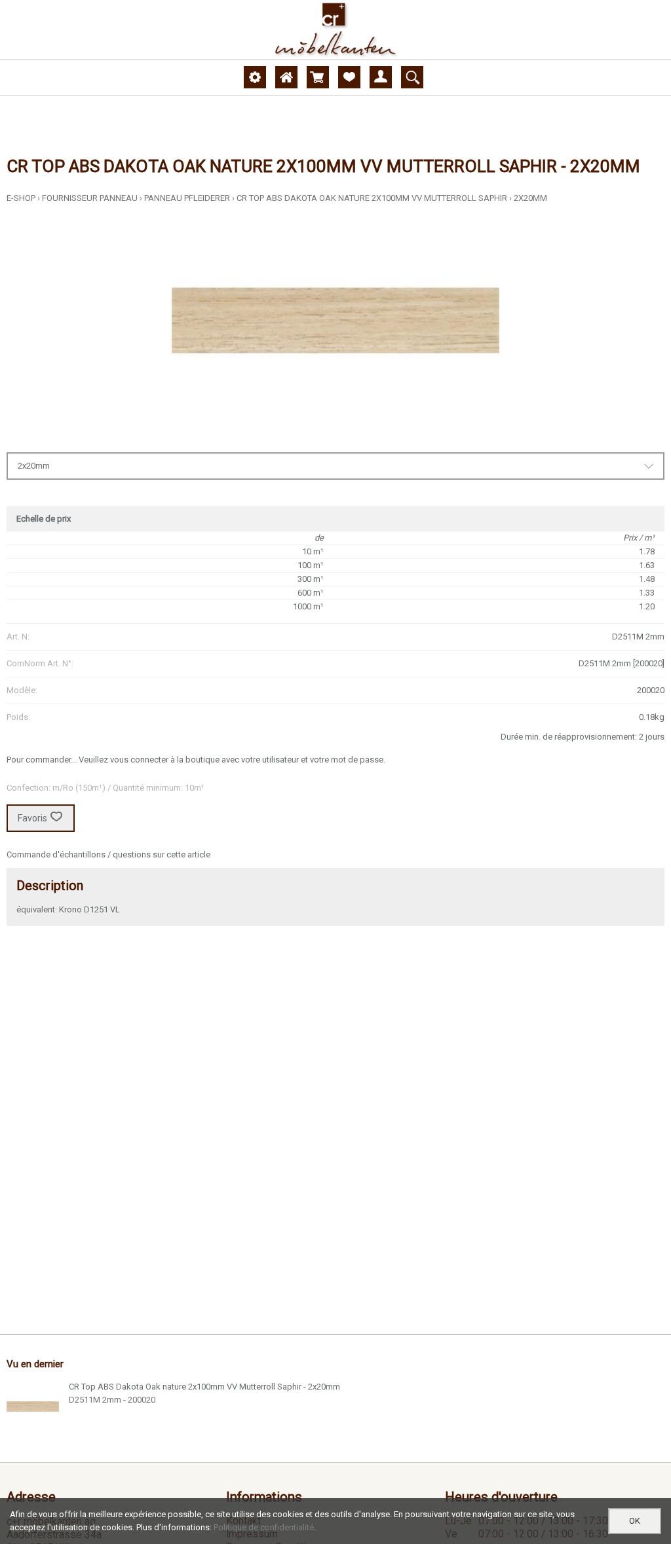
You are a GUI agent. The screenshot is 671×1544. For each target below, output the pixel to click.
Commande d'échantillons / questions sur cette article (108, 854)
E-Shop (21, 198)
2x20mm (530, 198)
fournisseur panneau (90, 198)
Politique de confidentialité (264, 1527)
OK (634, 1521)
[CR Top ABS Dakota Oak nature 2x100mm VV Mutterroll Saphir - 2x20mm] (33, 1406)
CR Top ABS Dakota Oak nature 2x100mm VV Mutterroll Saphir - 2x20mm (204, 1386)
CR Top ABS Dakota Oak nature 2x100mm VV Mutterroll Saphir (372, 198)
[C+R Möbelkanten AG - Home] (335, 29)
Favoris (32, 818)
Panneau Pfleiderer (187, 198)
